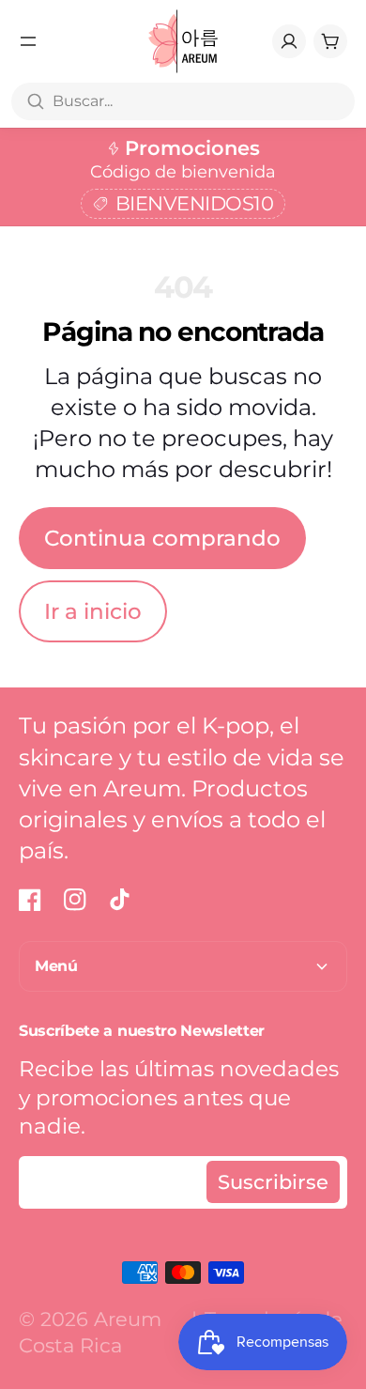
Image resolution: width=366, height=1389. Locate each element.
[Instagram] (75, 899)
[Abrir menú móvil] (28, 41)
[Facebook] (30, 899)
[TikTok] (120, 899)
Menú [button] (56, 966)
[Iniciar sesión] (289, 41)
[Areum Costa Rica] (183, 41)
